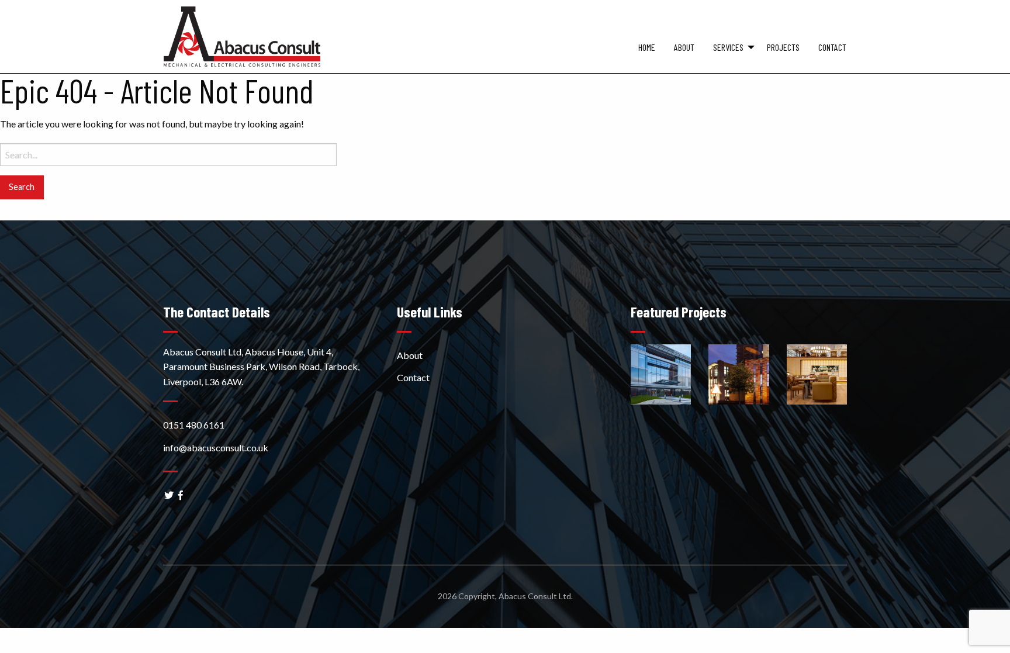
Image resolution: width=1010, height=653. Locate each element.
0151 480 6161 (193, 424)
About (684, 47)
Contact (832, 47)
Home (646, 47)
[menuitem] (647, 54)
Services (728, 47)
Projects (783, 47)
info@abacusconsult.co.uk (215, 447)
